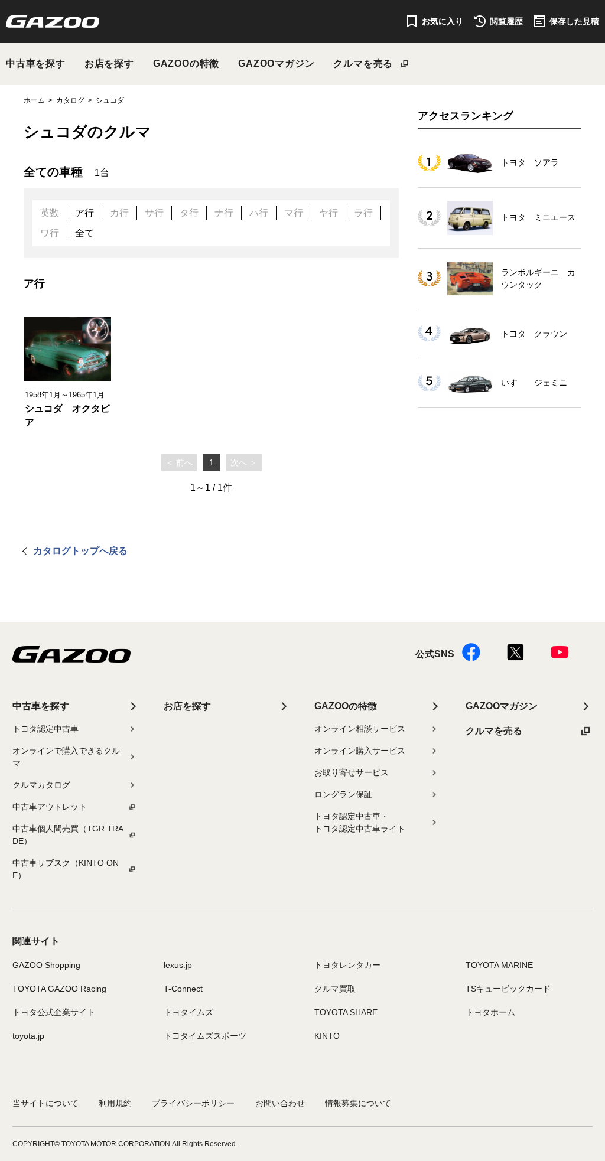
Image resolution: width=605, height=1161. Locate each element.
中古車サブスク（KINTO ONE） (65, 869)
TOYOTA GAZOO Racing (59, 988)
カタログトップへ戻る (80, 551)
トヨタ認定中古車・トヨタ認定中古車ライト (359, 822)
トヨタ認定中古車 (45, 728)
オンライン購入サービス (359, 750)
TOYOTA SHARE (346, 1012)
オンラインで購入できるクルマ (66, 757)
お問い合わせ (280, 1103)
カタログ (70, 100)
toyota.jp (28, 1036)
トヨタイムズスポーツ (205, 1036)
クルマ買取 (335, 988)
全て (84, 233)
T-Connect (183, 988)
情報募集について (358, 1103)
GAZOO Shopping (46, 965)
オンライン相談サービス (359, 728)
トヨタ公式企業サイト (53, 1012)
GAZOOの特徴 (186, 63)
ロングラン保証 (343, 794)
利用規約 (115, 1103)
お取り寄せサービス (351, 772)
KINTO (327, 1036)
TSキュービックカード (508, 988)
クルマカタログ (41, 785)
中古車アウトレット (49, 806)
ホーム (34, 100)
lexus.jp (178, 965)
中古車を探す (36, 63)
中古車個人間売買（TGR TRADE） (67, 835)
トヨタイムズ (188, 1012)
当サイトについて (45, 1103)
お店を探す (109, 63)
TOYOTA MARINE (499, 965)
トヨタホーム (490, 1012)
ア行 (84, 213)
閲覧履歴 (506, 21)
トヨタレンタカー (347, 965)
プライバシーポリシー (193, 1103)
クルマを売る (363, 63)
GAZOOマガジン (276, 63)
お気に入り (442, 21)
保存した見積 (574, 21)
